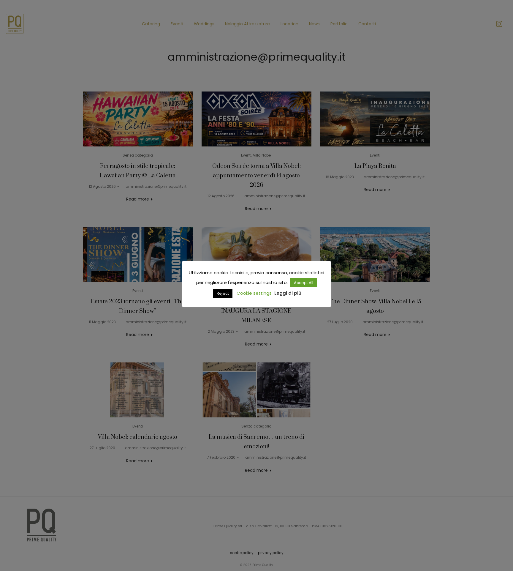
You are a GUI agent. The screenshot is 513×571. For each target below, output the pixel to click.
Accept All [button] (303, 283)
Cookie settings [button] (254, 293)
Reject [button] (223, 293)
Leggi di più (287, 293)
